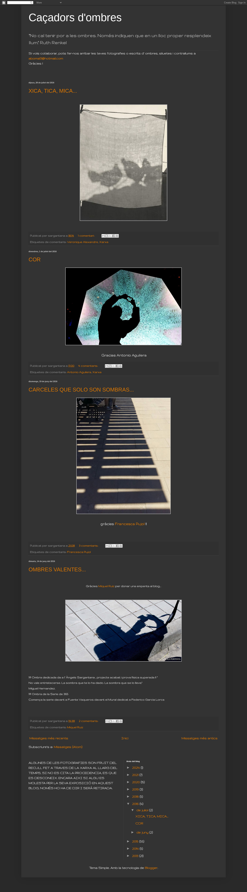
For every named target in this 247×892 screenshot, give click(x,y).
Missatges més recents (48, 738)
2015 (135, 841)
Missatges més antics (200, 738)
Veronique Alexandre (82, 241)
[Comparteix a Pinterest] (117, 236)
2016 (136, 803)
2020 (136, 782)
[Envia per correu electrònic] (103, 236)
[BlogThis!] (106, 236)
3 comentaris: (89, 545)
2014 (136, 848)
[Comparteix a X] (110, 236)
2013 (135, 855)
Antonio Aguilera (79, 372)
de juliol (143, 810)
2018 (136, 796)
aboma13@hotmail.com (46, 58)
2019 (136, 789)
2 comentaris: (89, 720)
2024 (136, 767)
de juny (143, 832)
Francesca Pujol (130, 524)
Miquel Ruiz (106, 586)
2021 (135, 775)
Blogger (151, 867)
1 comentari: (86, 235)
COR (35, 259)
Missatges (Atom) (68, 746)
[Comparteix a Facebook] (113, 236)
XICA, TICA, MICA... (53, 91)
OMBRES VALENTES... (57, 569)
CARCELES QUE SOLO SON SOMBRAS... (81, 390)
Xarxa (103, 241)
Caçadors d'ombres (75, 17)
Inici (124, 738)
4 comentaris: (88, 365)
